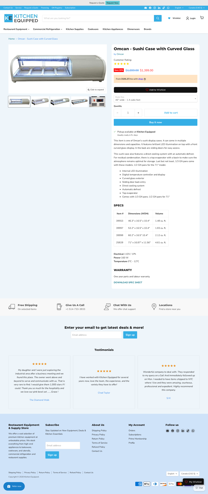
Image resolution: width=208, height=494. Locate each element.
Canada (195, 8)
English (178, 8)
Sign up (130, 335)
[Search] (158, 18)
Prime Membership (138, 438)
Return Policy (98, 438)
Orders (132, 430)
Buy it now (155, 122)
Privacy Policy (98, 434)
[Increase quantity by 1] (138, 113)
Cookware (93, 29)
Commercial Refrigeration (47, 29)
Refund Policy (98, 447)
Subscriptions (135, 434)
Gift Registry (57, 8)
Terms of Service (99, 442)
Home (11, 38)
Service (18, 8)
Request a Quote (31, 8)
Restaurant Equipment (16, 29)
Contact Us (8, 8)
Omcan (120, 54)
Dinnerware (133, 29)
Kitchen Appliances (113, 29)
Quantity (118, 106)
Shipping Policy (99, 430)
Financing (45, 8)
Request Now (113, 3)
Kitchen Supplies (75, 29)
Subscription (70, 8)
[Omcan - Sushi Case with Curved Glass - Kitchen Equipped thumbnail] (19, 101)
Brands (147, 29)
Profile (132, 442)
